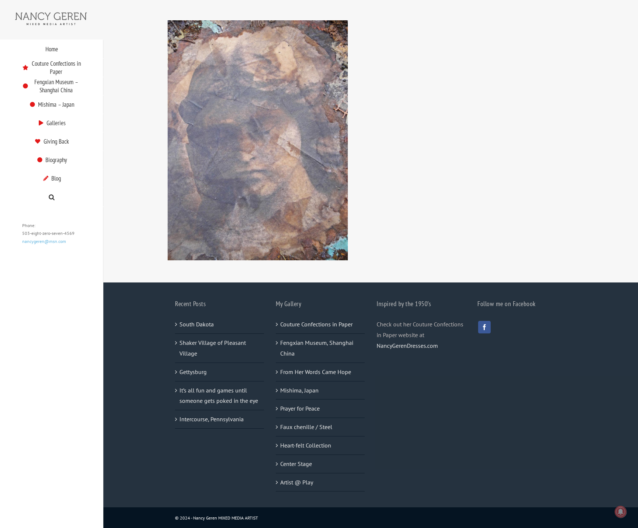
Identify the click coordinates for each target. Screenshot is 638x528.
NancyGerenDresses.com (407, 345)
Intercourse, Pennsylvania (211, 419)
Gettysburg (193, 372)
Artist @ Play (296, 482)
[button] (51, 197)
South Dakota (196, 324)
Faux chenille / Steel (306, 427)
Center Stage (296, 463)
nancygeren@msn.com (44, 241)
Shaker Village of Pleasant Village (212, 348)
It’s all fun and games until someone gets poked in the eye (218, 396)
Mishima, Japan (299, 390)
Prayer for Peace (300, 408)
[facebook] (484, 327)
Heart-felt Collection (305, 445)
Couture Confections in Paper (316, 324)
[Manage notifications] (621, 512)
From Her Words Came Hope (315, 372)
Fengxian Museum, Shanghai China (316, 348)
